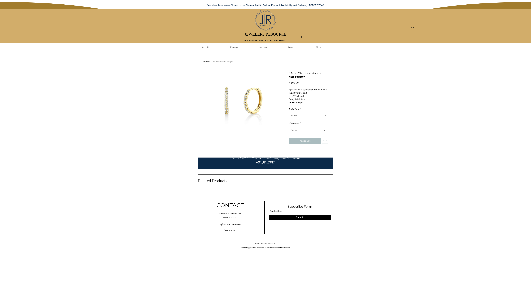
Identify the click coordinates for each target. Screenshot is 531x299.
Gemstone (295, 123)
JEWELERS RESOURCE (266, 34)
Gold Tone (295, 108)
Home (206, 61)
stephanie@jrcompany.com (230, 224)
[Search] (301, 37)
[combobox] (308, 115)
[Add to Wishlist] (325, 141)
